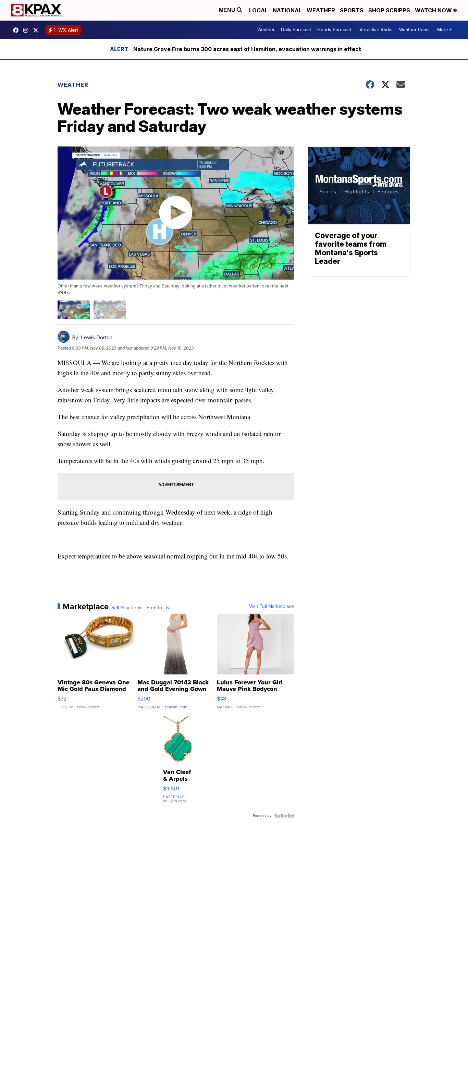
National (287, 10)
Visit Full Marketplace (271, 606)
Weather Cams (414, 29)
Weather (321, 10)
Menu (228, 10)
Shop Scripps (389, 10)
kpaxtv (17, 30)
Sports (352, 10)
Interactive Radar (375, 29)
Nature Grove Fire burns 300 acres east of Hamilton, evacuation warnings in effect (247, 49)
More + (444, 29)
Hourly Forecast (334, 29)
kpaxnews (37, 30)
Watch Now (434, 10)
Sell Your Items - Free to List (141, 607)
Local (258, 10)
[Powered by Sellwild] (284, 815)
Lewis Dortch (96, 337)
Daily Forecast (296, 29)
